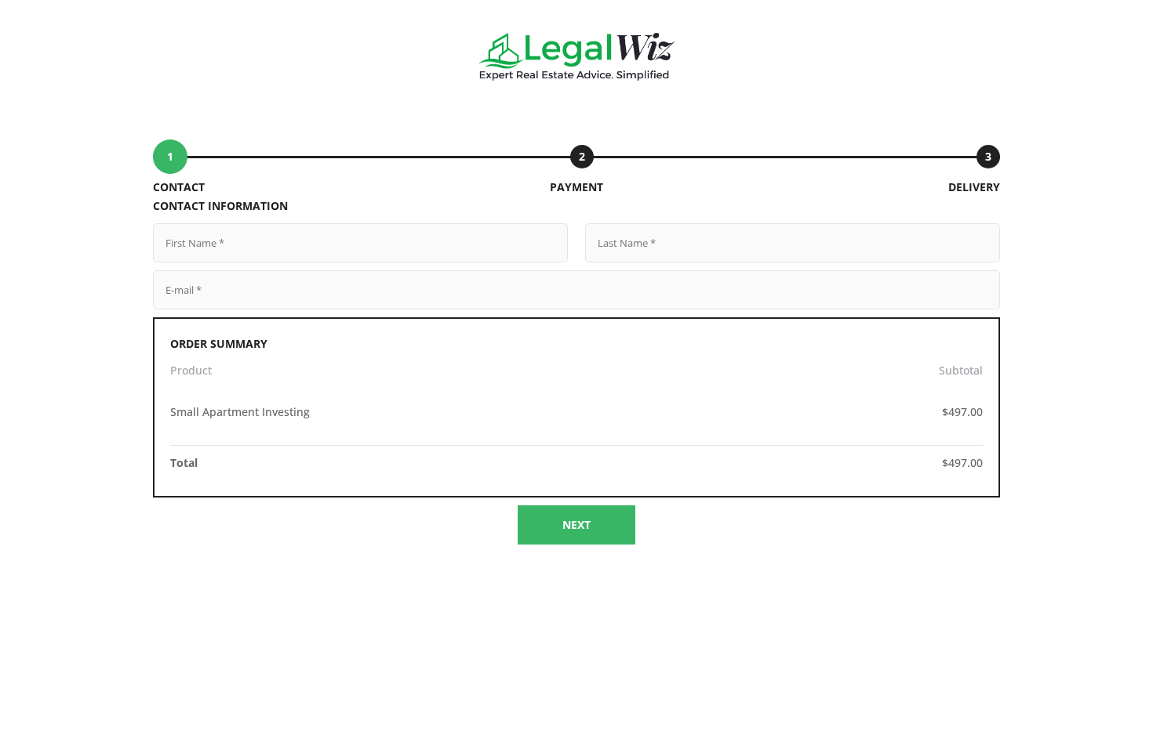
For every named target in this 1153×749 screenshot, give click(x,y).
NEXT (576, 524)
